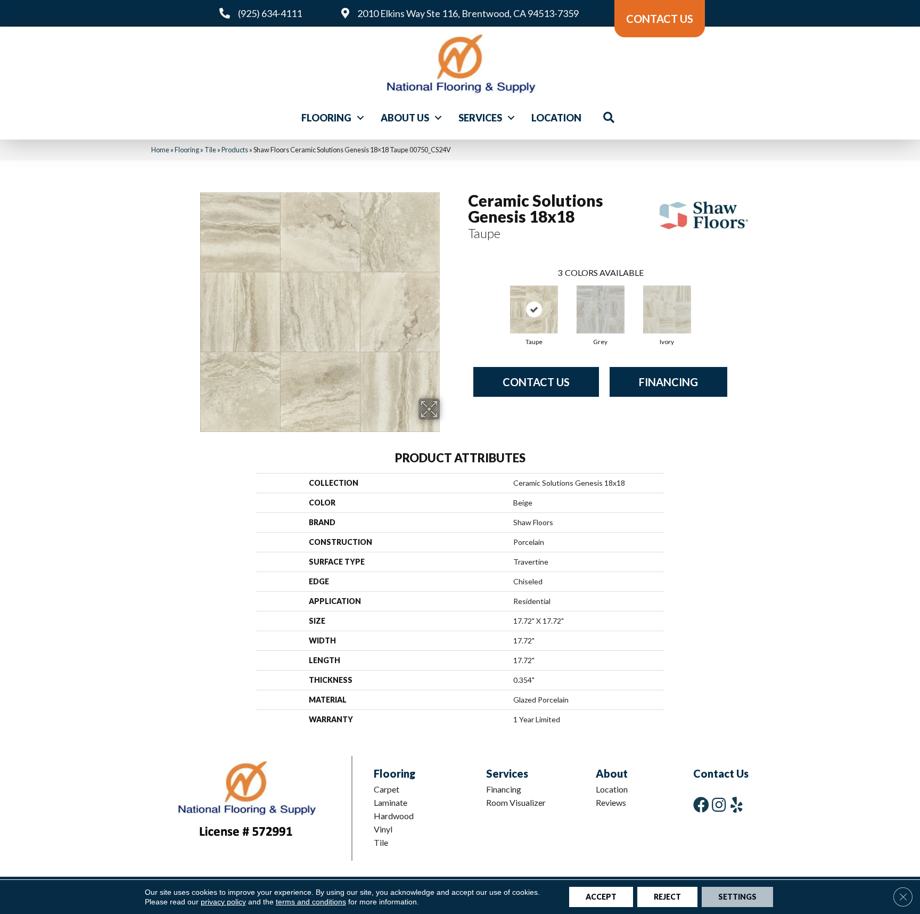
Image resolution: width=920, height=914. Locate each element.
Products (234, 149)
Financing (668, 382)
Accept (601, 896)
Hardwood (394, 816)
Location (556, 118)
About (612, 773)
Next (738, 298)
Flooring (326, 118)
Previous (463, 298)
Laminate (390, 802)
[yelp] (736, 804)
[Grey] (600, 309)
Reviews (611, 802)
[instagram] (719, 804)
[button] (360, 117)
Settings (737, 896)
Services (480, 118)
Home (160, 149)
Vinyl (383, 829)
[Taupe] (534, 309)
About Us (405, 118)
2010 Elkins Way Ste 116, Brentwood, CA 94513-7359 (468, 13)
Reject (667, 896)
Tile (210, 149)
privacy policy (223, 901)
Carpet (386, 789)
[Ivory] (667, 309)
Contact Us (536, 382)
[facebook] (701, 804)
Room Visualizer (516, 802)
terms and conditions (311, 901)
